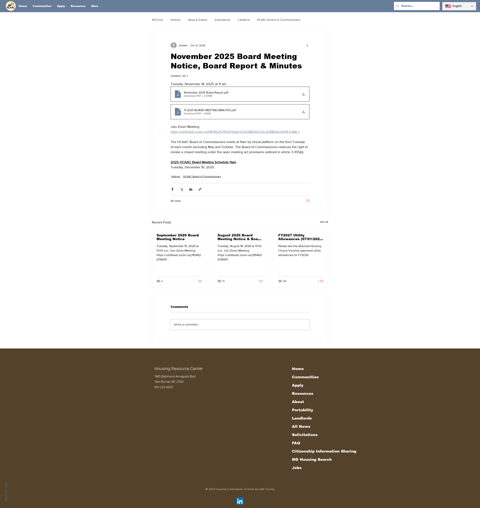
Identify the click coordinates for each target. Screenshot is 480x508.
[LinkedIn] (240, 501)
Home (298, 369)
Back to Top (6, 492)
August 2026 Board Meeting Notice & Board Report (240, 237)
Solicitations (222, 20)
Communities (305, 377)
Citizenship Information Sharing (313, 451)
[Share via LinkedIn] (191, 189)
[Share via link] (200, 189)
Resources (302, 393)
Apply (297, 385)
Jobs (297, 468)
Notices (176, 20)
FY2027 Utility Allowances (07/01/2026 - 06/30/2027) (300, 237)
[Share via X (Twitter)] (181, 189)
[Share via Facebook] (172, 189)
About (298, 402)
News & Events (197, 20)
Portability (302, 410)
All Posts (157, 20)
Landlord (244, 20)
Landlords (302, 418)
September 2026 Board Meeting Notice (178, 237)
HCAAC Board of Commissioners (278, 20)
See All (324, 221)
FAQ (296, 443)
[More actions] (307, 45)
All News (301, 426)
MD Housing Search (312, 459)
